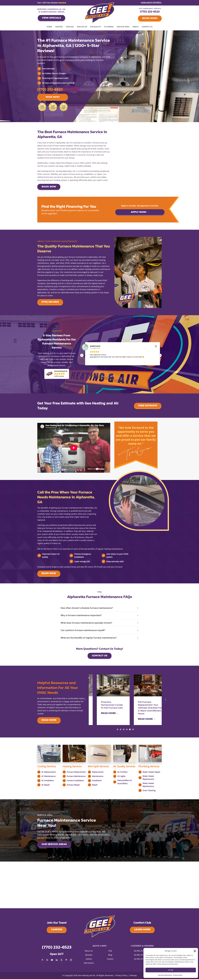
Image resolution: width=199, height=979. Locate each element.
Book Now (49, 186)
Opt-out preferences (165, 975)
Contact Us (147, 27)
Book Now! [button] (52, 97)
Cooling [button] (70, 27)
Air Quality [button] (95, 27)
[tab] (117, 729)
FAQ (110, 951)
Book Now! (149, 18)
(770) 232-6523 (150, 11)
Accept (170, 970)
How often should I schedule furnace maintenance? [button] (87, 608)
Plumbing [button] (109, 27)
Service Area (123, 27)
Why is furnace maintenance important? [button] (81, 615)
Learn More (142, 929)
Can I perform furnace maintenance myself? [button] (83, 630)
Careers (56, 929)
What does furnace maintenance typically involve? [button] (86, 622)
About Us (89, 951)
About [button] (136, 27)
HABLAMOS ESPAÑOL (151, 2)
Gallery (89, 959)
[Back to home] (99, 12)
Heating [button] (59, 27)
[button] (195, 951)
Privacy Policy (177, 975)
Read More (49, 720)
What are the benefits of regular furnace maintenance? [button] (89, 637)
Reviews (88, 955)
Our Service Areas (54, 844)
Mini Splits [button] (82, 27)
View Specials (51, 17)
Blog (110, 955)
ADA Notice (89, 963)
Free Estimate (147, 405)
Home (49, 27)
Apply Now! (138, 212)
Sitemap (133, 975)
